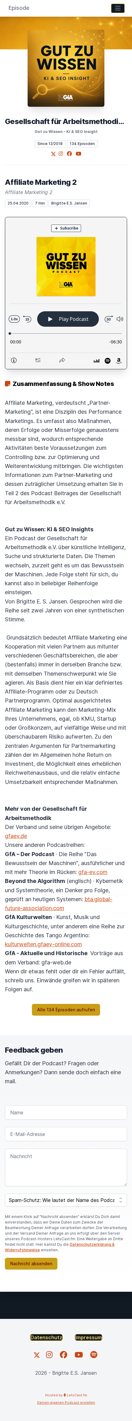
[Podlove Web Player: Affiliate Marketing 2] (66, 293)
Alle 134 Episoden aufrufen (66, 1009)
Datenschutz (46, 1337)
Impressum (88, 1337)
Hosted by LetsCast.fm (66, 1395)
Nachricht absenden (31, 1263)
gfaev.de (16, 836)
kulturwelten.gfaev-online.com (43, 944)
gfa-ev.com (92, 872)
